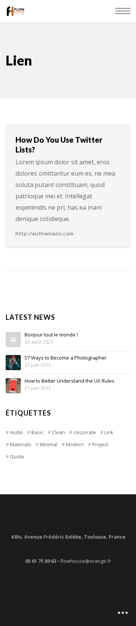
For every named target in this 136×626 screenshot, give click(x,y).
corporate (84, 432)
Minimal (48, 444)
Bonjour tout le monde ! (51, 335)
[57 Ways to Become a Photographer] (13, 362)
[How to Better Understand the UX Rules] (13, 385)
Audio (16, 432)
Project (100, 444)
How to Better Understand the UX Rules (69, 381)
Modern (75, 444)
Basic (37, 432)
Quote (17, 456)
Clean (58, 432)
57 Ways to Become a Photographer (66, 358)
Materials (20, 444)
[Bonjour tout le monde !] (13, 339)
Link (108, 432)
